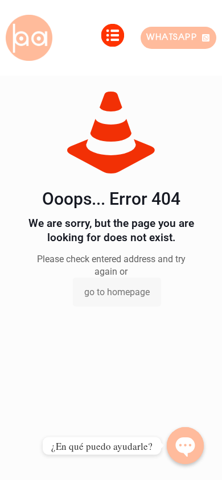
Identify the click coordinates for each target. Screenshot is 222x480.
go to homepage (117, 292)
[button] (112, 37)
